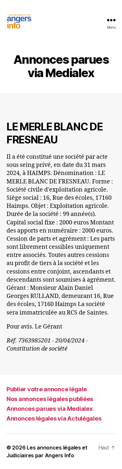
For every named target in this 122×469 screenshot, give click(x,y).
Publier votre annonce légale (47, 389)
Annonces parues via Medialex (49, 408)
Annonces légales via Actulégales (54, 418)
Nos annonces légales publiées (50, 398)
